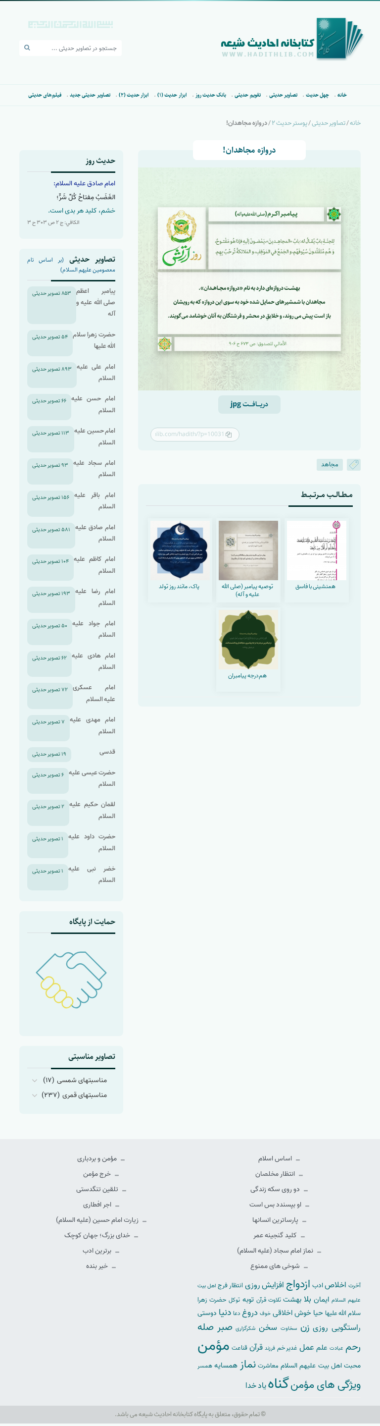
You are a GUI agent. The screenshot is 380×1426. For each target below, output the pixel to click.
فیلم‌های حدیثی (44, 95)
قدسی (107, 752)
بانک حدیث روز (211, 95)
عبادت (336, 1348)
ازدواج (298, 1284)
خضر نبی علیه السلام (91, 874)
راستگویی (346, 1327)
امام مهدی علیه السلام (92, 725)
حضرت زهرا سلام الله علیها (94, 340)
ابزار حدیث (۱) (172, 95)
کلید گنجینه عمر (275, 1235)
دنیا (225, 1312)
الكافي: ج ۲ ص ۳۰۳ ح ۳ (53, 222)
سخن (268, 1327)
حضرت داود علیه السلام (91, 842)
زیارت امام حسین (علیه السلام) (98, 1220)
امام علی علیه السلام (96, 373)
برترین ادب (98, 1251)
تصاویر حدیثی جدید (90, 95)
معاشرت (268, 1366)
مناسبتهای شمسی (82, 1080)
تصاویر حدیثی (283, 95)
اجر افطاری (98, 1204)
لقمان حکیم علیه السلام (92, 810)
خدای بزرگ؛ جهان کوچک (98, 1235)
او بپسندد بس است (276, 1204)
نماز (248, 1364)
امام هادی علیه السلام (93, 661)
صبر (225, 1327)
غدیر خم (287, 1348)
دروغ (250, 1312)
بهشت (292, 1299)
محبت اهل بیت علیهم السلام (321, 1365)
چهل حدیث (317, 95)
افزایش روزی (265, 1285)
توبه (248, 1300)
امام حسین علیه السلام (94, 436)
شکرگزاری (245, 1328)
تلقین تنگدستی (98, 1189)
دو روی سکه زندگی (275, 1189)
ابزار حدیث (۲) (134, 95)
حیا (318, 1313)
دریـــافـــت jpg (249, 404)
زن (305, 1327)
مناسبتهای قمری (84, 1095)
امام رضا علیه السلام (95, 597)
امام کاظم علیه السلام (94, 565)
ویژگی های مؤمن (325, 1385)
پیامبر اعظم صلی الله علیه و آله (95, 303)
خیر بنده (97, 1266)
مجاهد (329, 464)
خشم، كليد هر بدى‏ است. (81, 211)
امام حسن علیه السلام (93, 404)
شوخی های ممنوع (275, 1266)
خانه (342, 95)
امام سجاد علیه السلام (94, 469)
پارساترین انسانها (276, 1220)
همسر (204, 1366)
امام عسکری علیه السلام (94, 693)
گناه (278, 1384)
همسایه (226, 1365)
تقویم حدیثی (247, 95)
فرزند (270, 1348)
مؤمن (213, 1346)
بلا (307, 1299)
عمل (306, 1347)
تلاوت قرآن (268, 1300)
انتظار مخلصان (275, 1174)
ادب (317, 1285)
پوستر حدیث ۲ (289, 123)
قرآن (256, 1347)
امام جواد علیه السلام (93, 629)
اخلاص (335, 1285)
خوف (265, 1313)
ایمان (321, 1299)
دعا (236, 1313)
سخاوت (289, 1328)
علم (322, 1348)
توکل (234, 1300)
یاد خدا (255, 1385)
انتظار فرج (230, 1285)
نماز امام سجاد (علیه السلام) (276, 1251)
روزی (320, 1327)
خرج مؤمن (97, 1174)
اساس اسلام (275, 1158)
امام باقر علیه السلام (94, 501)
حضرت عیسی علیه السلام (92, 778)
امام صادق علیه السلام (95, 533)
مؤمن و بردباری (97, 1158)
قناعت (239, 1348)
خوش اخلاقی (292, 1313)
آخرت (354, 1286)
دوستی (207, 1313)
